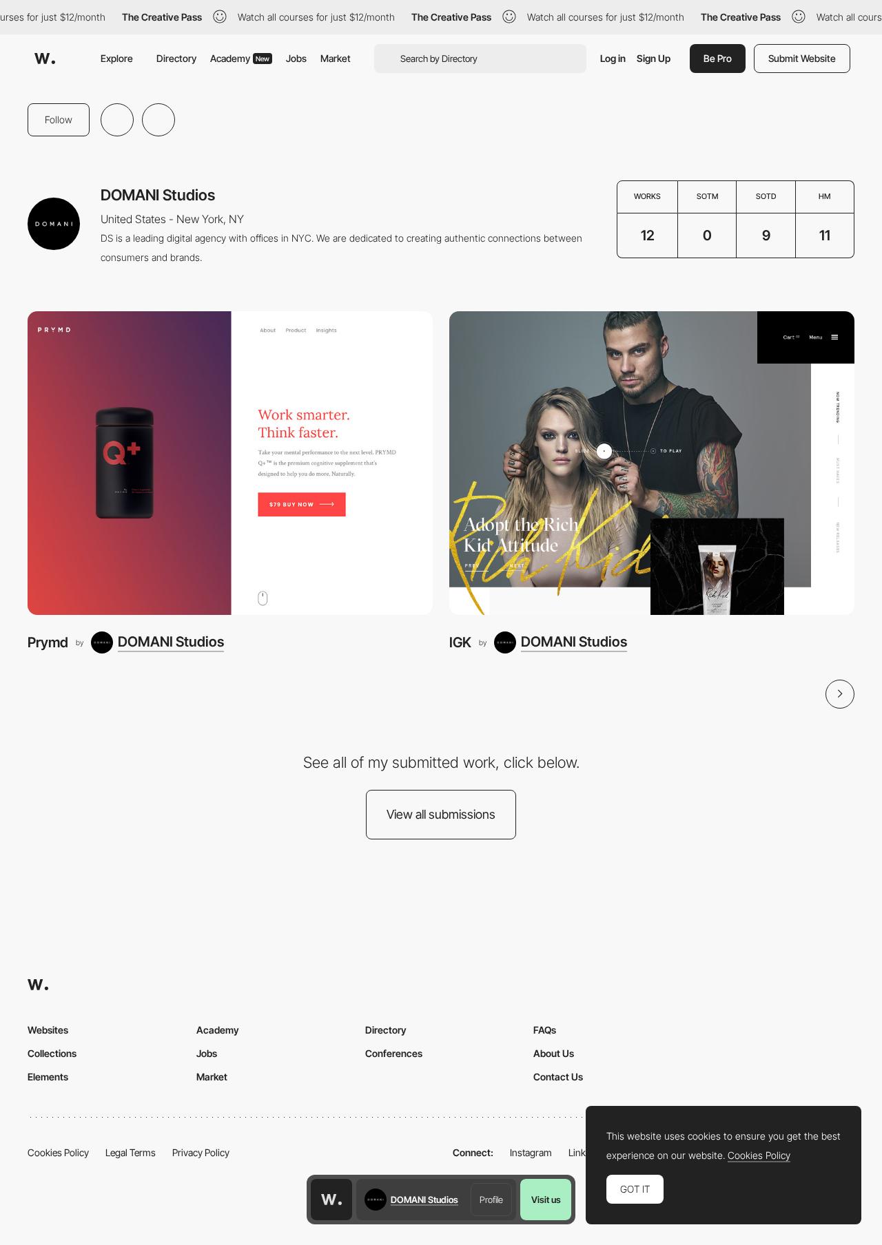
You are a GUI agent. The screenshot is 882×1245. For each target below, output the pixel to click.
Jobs (296, 58)
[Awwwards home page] (331, 1199)
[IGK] (651, 463)
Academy (239, 58)
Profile (491, 1199)
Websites (48, 1030)
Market (335, 58)
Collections (52, 1053)
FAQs (544, 1030)
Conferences (393, 1053)
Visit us (546, 1199)
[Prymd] (230, 463)
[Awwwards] (44, 58)
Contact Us (558, 1076)
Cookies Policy (58, 1152)
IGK (460, 642)
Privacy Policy (200, 1152)
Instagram (531, 1152)
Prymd (48, 642)
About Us (553, 1053)
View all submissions (441, 814)
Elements (48, 1076)
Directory (176, 58)
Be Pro (718, 58)
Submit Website (802, 58)
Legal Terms (130, 1152)
